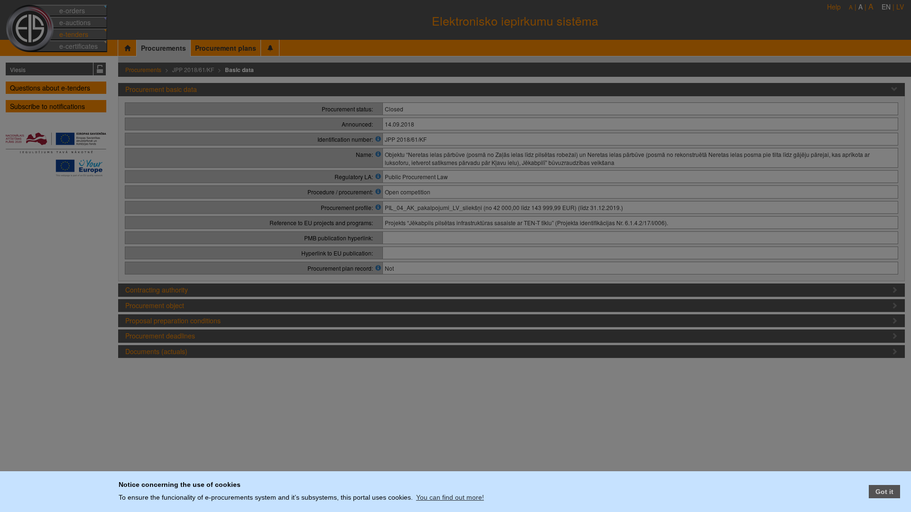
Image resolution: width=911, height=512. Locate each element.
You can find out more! (450, 497)
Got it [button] (884, 491)
